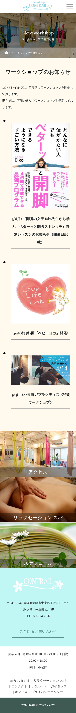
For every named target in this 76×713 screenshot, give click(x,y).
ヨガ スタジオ (20, 680)
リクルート (39, 686)
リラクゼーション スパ (50, 680)
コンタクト (19, 686)
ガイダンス (59, 686)
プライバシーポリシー (47, 692)
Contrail (38, 6)
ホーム (6, 53)
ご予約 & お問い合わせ (38, 632)
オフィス (21, 692)
